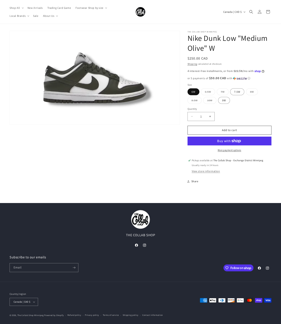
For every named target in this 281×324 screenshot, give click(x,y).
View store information (206, 171)
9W (224, 100)
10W (211, 101)
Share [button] (194, 181)
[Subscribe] (74, 267)
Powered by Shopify (54, 315)
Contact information (152, 315)
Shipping (192, 63)
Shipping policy (131, 315)
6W (193, 91)
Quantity (192, 108)
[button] (16, 8)
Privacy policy (92, 315)
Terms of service (111, 315)
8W (254, 92)
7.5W (237, 91)
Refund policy (74, 315)
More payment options (229, 150)
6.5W (210, 92)
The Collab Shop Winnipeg (30, 315)
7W (225, 92)
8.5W (197, 101)
